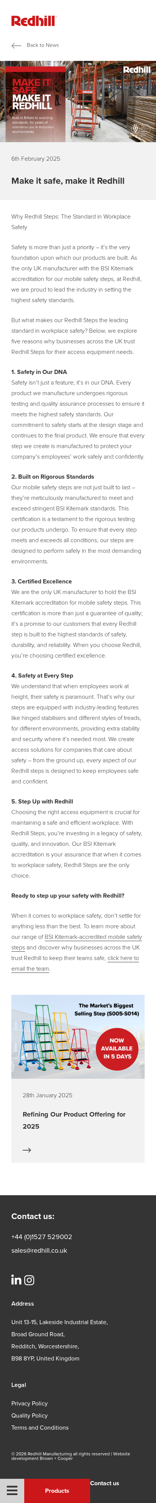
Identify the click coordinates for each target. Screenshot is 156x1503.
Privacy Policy (29, 1403)
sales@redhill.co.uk (39, 1250)
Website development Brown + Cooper (70, 1456)
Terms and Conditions (40, 1428)
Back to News (43, 45)
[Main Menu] (12, 1491)
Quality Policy (29, 1415)
